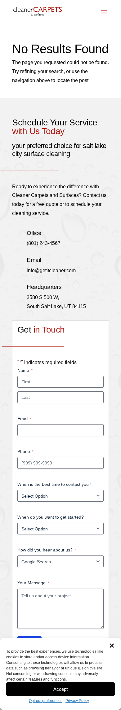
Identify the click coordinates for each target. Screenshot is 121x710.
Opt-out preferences (45, 701)
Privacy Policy (77, 701)
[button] (112, 645)
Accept (60, 689)
